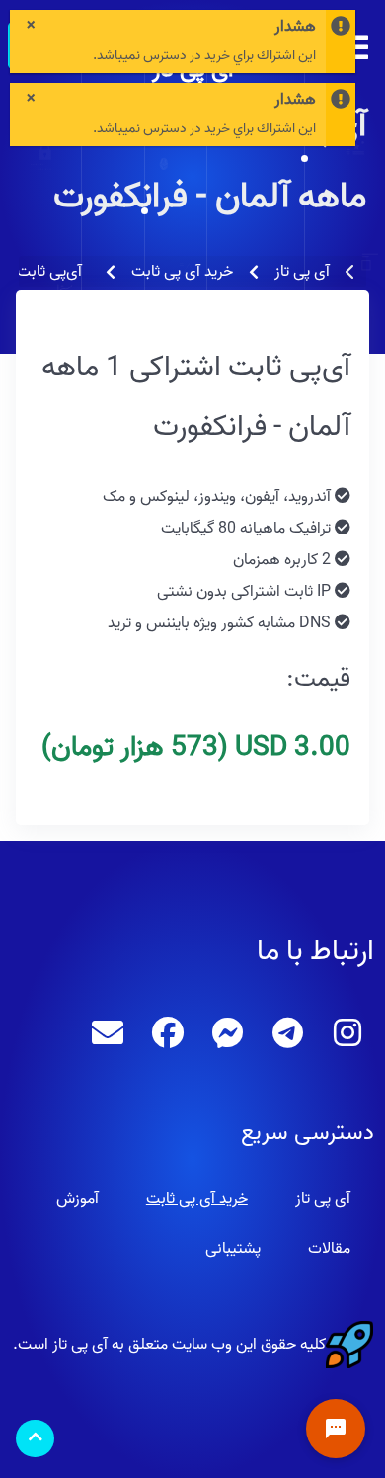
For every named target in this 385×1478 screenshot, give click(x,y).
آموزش (77, 1199)
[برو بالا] (35, 1439)
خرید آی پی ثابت (197, 1199)
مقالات (329, 1249)
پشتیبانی (233, 1249)
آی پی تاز (322, 1199)
